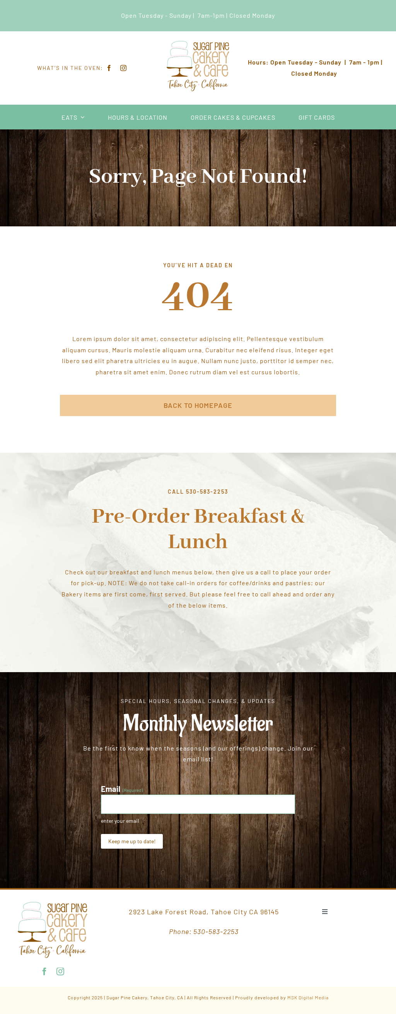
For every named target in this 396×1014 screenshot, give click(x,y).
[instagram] (123, 68)
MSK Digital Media (308, 997)
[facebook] (109, 68)
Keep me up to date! (131, 841)
